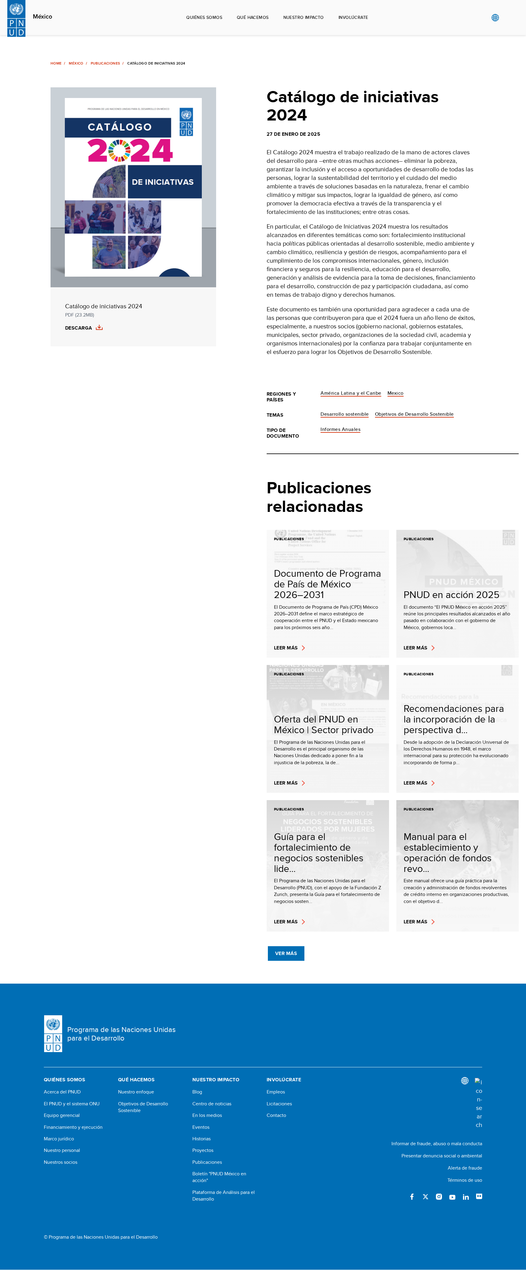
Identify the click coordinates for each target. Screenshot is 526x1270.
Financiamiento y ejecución (73, 1127)
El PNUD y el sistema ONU (72, 1103)
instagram (439, 1197)
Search (507, 18)
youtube (452, 1197)
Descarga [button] (78, 328)
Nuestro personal (62, 1150)
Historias (201, 1138)
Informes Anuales (340, 429)
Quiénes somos (204, 17)
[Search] (478, 1103)
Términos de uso (464, 1180)
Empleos (276, 1092)
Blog (197, 1092)
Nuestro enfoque (136, 1092)
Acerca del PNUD (62, 1092)
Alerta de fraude (465, 1167)
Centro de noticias (211, 1103)
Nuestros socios (60, 1162)
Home (56, 63)
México (42, 16)
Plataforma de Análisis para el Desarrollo (223, 1195)
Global (495, 18)
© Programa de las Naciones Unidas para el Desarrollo (101, 1237)
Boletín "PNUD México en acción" (219, 1177)
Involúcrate (353, 17)
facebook (412, 1197)
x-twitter (426, 1197)
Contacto (276, 1115)
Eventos (200, 1127)
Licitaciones (279, 1103)
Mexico (395, 393)
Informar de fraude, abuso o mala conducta (436, 1143)
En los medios (207, 1115)
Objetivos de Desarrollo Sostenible (414, 414)
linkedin (466, 1197)
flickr (479, 1197)
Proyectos (202, 1150)
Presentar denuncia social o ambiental (442, 1155)
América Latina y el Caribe (351, 393)
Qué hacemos (253, 17)
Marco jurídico (59, 1138)
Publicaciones (105, 63)
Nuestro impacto (303, 17)
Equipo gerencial (62, 1115)
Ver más (286, 953)
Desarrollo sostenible (345, 414)
